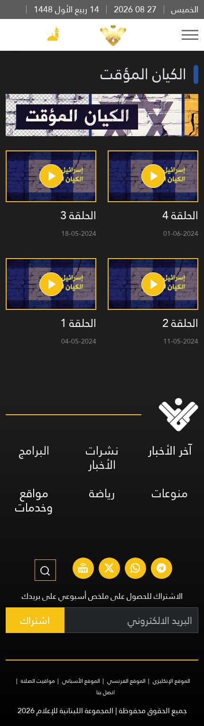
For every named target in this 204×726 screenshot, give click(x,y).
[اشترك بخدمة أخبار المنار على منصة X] (109, 569)
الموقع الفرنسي (126, 681)
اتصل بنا (105, 692)
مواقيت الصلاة (38, 681)
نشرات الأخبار (102, 457)
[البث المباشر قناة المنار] (83, 569)
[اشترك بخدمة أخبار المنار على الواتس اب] (135, 569)
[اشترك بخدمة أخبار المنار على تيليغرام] (161, 569)
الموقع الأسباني (81, 681)
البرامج (34, 450)
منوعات (170, 493)
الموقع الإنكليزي (171, 681)
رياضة (102, 493)
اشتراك (35, 620)
